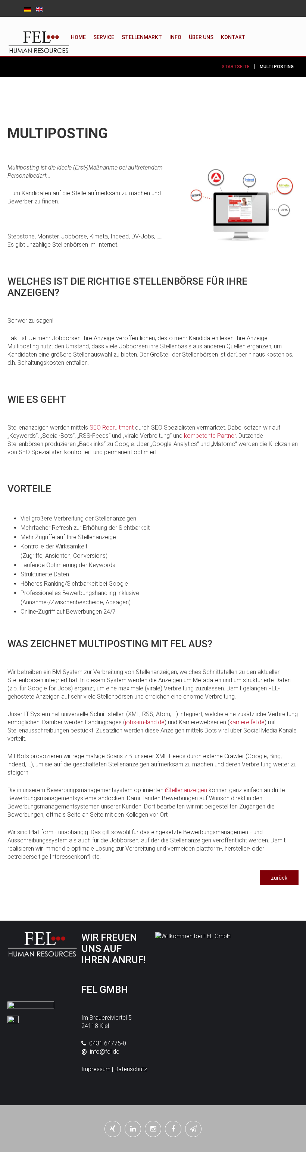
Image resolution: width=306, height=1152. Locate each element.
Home (78, 37)
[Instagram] (153, 1129)
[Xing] (112, 1129)
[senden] (193, 1129)
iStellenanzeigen (186, 790)
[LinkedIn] (133, 1129)
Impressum (95, 1069)
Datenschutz (131, 1069)
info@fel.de (104, 1051)
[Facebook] (173, 1129)
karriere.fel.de (247, 722)
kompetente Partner (210, 435)
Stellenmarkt (142, 37)
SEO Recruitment (112, 427)
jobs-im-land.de (145, 722)
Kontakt (233, 37)
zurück (279, 878)
